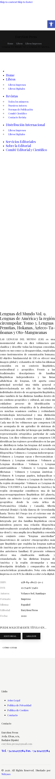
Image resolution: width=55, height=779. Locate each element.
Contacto (12, 715)
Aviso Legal (13, 700)
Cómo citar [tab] (10, 647)
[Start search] (20, 25)
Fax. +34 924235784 (38, 751)
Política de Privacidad (19, 705)
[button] (51, 24)
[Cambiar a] (30, 71)
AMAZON (31, 636)
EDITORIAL (10, 636)
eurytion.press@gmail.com (16, 743)
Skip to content (8, 1)
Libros (19, 43)
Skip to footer (25, 1)
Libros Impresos (33, 43)
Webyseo (6, 774)
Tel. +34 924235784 (13, 751)
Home (10, 43)
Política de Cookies (17, 710)
